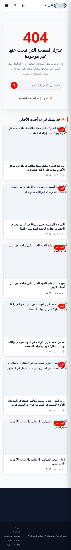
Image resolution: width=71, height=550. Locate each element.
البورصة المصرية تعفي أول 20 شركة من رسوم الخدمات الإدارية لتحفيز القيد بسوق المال (38, 226)
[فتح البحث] (15, 5)
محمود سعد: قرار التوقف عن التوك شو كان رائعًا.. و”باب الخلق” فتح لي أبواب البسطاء (36, 344)
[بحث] (14, 85)
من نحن (16, 527)
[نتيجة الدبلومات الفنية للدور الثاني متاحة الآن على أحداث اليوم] (35, 261)
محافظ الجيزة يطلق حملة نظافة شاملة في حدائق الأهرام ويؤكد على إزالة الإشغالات (37, 168)
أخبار (62, 129)
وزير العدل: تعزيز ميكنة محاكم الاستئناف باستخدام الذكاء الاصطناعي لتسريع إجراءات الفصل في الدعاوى (36, 404)
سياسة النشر (14, 540)
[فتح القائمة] (6, 5)
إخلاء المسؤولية (12, 544)
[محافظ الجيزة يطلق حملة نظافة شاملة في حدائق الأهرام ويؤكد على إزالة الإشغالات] (35, 143)
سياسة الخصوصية (11, 535)
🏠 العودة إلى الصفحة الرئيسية (35, 98)
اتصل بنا (16, 531)
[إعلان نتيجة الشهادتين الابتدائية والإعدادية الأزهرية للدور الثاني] (35, 437)
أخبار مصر (60, 247)
